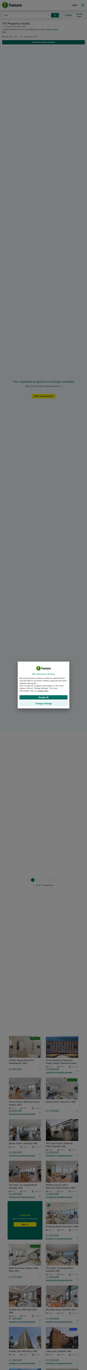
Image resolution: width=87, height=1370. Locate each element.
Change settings (43, 703)
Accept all (43, 697)
